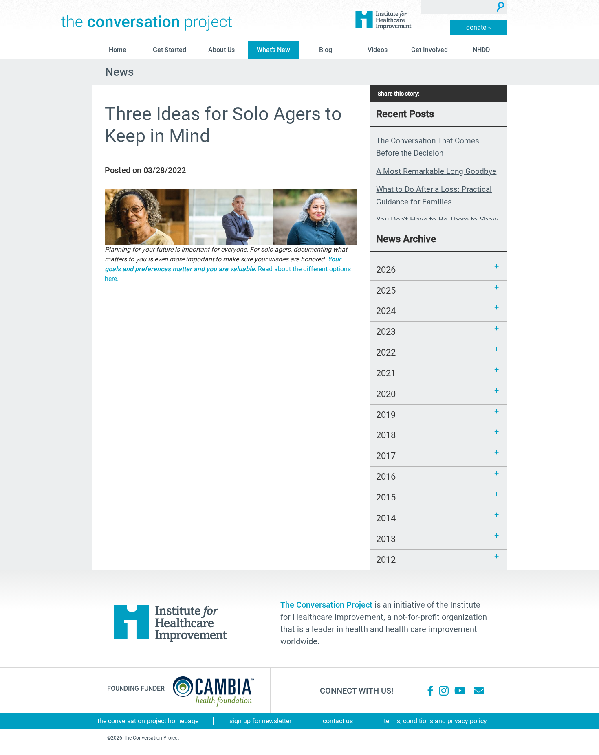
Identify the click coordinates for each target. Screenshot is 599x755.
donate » (478, 27)
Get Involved (429, 50)
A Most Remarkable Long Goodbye (436, 171)
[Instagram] (444, 691)
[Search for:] (457, 7)
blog (325, 50)
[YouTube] (459, 691)
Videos (378, 50)
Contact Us (338, 721)
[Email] (479, 691)
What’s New (273, 50)
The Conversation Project (146, 20)
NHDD (481, 50)
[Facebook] (430, 691)
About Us (221, 50)
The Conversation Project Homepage (147, 721)
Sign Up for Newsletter (260, 721)
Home (117, 50)
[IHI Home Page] (383, 20)
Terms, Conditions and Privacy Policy (435, 721)
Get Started (169, 50)
